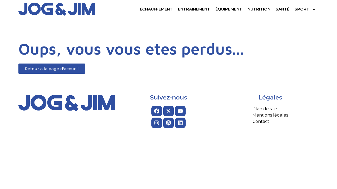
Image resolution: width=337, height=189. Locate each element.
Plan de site (264, 108)
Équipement (228, 9)
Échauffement (156, 9)
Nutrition (258, 9)
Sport (302, 9)
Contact (260, 121)
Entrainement (194, 9)
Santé (282, 9)
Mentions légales (270, 115)
